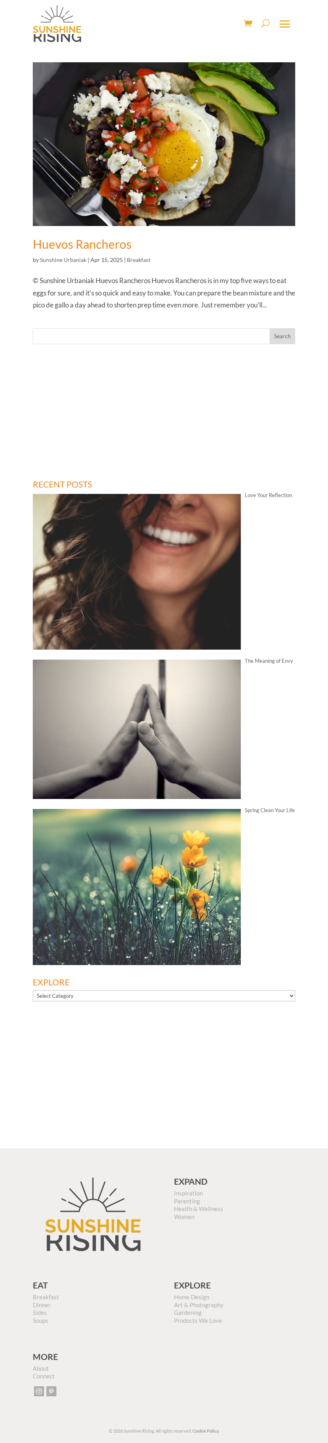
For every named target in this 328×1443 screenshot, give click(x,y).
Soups (40, 1320)
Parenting (187, 1201)
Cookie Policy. (205, 1430)
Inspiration (188, 1193)
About (41, 1368)
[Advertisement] (164, 412)
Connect (44, 1376)
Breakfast (138, 259)
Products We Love (198, 1320)
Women (184, 1216)
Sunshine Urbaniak (63, 259)
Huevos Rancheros (82, 244)
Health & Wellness (198, 1208)
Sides (40, 1312)
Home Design (191, 1296)
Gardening (188, 1312)
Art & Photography (199, 1304)
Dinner (42, 1304)
